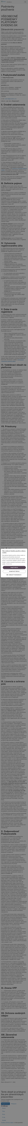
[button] (14, 575)
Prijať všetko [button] (14, 567)
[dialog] (14, 563)
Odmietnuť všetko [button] (14, 571)
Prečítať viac (9, 564)
